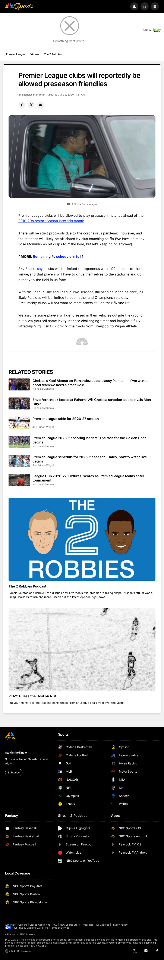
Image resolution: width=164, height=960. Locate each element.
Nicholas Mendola (33, 94)
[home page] (19, 6)
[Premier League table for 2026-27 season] (19, 422)
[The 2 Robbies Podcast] (82, 539)
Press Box (88, 924)
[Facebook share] (21, 105)
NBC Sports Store (70, 924)
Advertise (10, 924)
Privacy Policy (119, 924)
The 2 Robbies (53, 54)
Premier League (15, 54)
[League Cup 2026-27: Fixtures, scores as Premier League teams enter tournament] (19, 480)
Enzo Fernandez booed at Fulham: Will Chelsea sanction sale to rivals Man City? (91, 402)
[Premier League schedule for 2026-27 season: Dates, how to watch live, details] (19, 461)
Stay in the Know (16, 752)
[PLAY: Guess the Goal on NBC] (82, 649)
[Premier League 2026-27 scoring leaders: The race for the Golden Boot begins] (19, 442)
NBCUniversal (27, 934)
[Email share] (40, 105)
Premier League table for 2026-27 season (65, 419)
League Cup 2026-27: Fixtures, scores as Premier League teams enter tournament (88, 478)
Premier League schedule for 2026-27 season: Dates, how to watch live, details (90, 459)
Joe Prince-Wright (43, 426)
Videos (34, 54)
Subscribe (14, 772)
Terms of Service (59, 927)
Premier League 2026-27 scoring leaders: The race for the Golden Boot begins (89, 440)
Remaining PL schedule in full (57, 256)
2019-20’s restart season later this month (51, 221)
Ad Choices (102, 924)
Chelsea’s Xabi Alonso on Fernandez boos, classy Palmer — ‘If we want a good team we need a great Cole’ (90, 382)
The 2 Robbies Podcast (27, 586)
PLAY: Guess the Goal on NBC (33, 696)
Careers (22, 924)
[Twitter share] (31, 105)
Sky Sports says (31, 269)
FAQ (55, 924)
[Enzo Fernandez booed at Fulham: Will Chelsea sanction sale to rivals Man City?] (19, 403)
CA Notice (42, 927)
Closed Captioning (39, 924)
